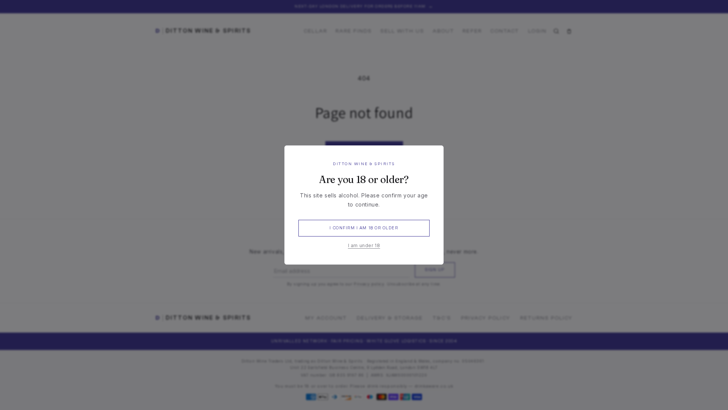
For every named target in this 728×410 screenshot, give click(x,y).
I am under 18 (364, 245)
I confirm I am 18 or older (363, 228)
